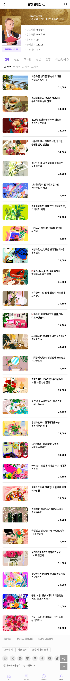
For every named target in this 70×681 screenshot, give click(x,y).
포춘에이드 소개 (40, 649)
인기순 (16, 66)
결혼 (48, 59)
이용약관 (7, 638)
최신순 (7, 66)
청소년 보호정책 (45, 638)
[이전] (4, 4)
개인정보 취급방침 (24, 638)
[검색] (66, 4)
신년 (16, 59)
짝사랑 (27, 59)
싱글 (38, 59)
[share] (63, 658)
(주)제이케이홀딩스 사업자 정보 (17, 665)
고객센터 (8, 649)
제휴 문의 (22, 649)
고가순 (34, 66)
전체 (7, 59)
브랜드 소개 (10, 49)
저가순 (25, 66)
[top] (63, 666)
